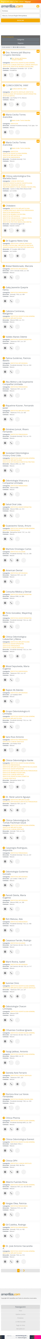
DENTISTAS (6, 66)
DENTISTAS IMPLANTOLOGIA (12, 155)
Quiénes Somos (20, 1314)
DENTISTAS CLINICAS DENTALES (13, 65)
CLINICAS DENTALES (31, 65)
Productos (20, 1318)
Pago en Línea (20, 1325)
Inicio (20, 1311)
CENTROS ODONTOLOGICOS (12, 183)
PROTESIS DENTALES (27, 247)
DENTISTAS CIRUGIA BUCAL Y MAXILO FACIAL (17, 218)
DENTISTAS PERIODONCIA (25, 210)
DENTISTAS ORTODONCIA (11, 216)
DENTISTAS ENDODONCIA (11, 157)
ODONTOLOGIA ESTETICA (11, 247)
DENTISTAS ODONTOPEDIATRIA (13, 220)
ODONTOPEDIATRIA (29, 94)
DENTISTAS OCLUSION (17, 552)
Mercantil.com (20, 1329)
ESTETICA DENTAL (9, 96)
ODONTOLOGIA (8, 94)
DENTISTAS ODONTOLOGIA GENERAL (22, 63)
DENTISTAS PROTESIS (10, 222)
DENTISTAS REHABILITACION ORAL (22, 66)
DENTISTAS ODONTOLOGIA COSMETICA (16, 776)
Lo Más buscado (20, 1322)
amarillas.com (12, 6)
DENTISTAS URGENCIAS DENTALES (14, 185)
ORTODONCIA (18, 94)
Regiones (21, 43)
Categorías (20, 39)
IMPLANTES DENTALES (17, 92)
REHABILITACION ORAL (28, 187)
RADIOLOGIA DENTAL (25, 222)
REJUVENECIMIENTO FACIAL (12, 187)
